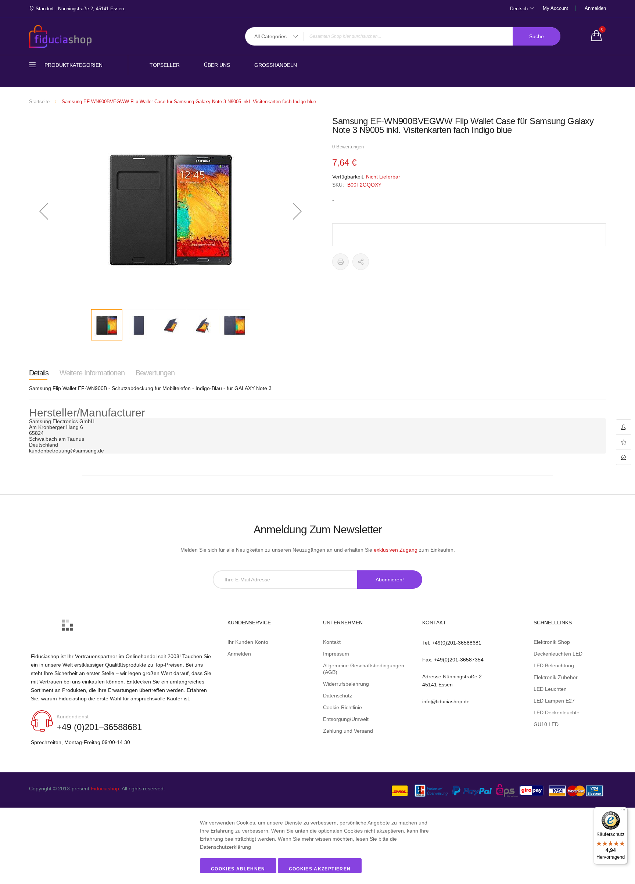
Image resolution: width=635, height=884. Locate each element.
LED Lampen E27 (554, 701)
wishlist (623, 442)
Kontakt (332, 642)
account (623, 427)
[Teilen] (360, 261)
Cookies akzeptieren (320, 869)
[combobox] (402, 36)
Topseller (165, 65)
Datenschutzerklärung (225, 847)
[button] (43, 211)
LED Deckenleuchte (557, 712)
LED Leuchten (550, 689)
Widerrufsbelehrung (346, 684)
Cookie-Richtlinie (342, 707)
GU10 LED (546, 724)
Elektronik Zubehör (556, 677)
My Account (555, 8)
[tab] (39, 372)
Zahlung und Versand (348, 731)
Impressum (336, 654)
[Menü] (623, 811)
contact (623, 457)
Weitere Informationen (92, 373)
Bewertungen (155, 373)
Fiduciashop (105, 788)
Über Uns (217, 65)
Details (39, 373)
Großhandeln (275, 65)
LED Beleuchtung (554, 665)
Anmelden (595, 8)
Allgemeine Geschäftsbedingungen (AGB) (363, 669)
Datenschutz (337, 696)
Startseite (39, 101)
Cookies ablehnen (238, 869)
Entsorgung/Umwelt (346, 719)
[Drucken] (340, 261)
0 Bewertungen (348, 146)
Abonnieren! (390, 579)
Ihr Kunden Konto (247, 642)
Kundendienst (73, 716)
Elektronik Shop (552, 642)
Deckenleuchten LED (558, 654)
